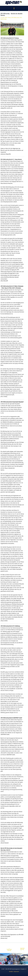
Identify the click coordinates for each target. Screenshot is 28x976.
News (9, 17)
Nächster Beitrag (22, 949)
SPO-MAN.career (15, 17)
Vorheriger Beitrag (9, 949)
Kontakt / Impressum (14, 971)
